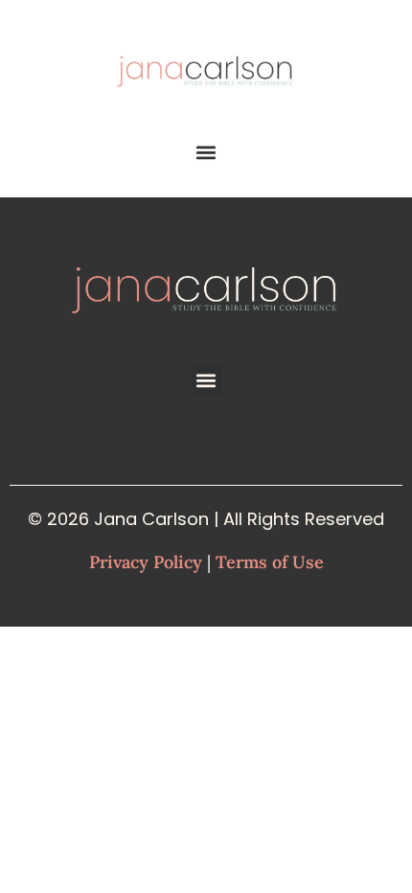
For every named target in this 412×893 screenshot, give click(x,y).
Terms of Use (270, 562)
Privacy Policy (145, 562)
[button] (206, 153)
